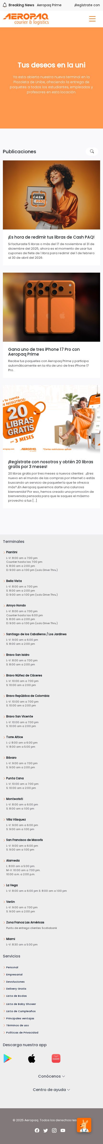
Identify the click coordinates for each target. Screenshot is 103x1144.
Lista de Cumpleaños (21, 1011)
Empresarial (14, 974)
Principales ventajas (20, 1018)
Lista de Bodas (16, 996)
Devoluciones (15, 982)
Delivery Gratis (16, 989)
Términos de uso (17, 1025)
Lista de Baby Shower (21, 1004)
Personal (12, 967)
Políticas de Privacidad (22, 1032)
